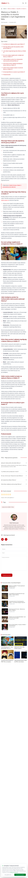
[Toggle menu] (25, 3)
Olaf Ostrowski (4, 22)
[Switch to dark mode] (23, 3)
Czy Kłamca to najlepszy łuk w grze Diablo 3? (14, 44)
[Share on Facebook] (2, 539)
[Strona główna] (1, 8)
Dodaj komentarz (7, 575)
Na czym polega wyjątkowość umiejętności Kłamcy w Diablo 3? (13, 56)
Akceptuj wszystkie (20, 874)
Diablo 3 (5, 8)
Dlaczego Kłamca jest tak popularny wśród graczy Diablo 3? (13, 47)
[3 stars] (6, 494)
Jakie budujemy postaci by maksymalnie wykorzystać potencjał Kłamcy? (12, 60)
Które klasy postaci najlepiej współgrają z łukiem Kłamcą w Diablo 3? (13, 64)
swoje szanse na (5, 200)
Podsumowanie (6, 74)
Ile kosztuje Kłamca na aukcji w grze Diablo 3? (14, 72)
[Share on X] (6, 539)
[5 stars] (10, 494)
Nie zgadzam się (8, 874)
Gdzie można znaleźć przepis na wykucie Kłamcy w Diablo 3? (13, 68)
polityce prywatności (14, 872)
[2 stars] (4, 494)
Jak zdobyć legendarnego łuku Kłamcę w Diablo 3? (14, 51)
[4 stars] (8, 494)
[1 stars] (2, 494)
